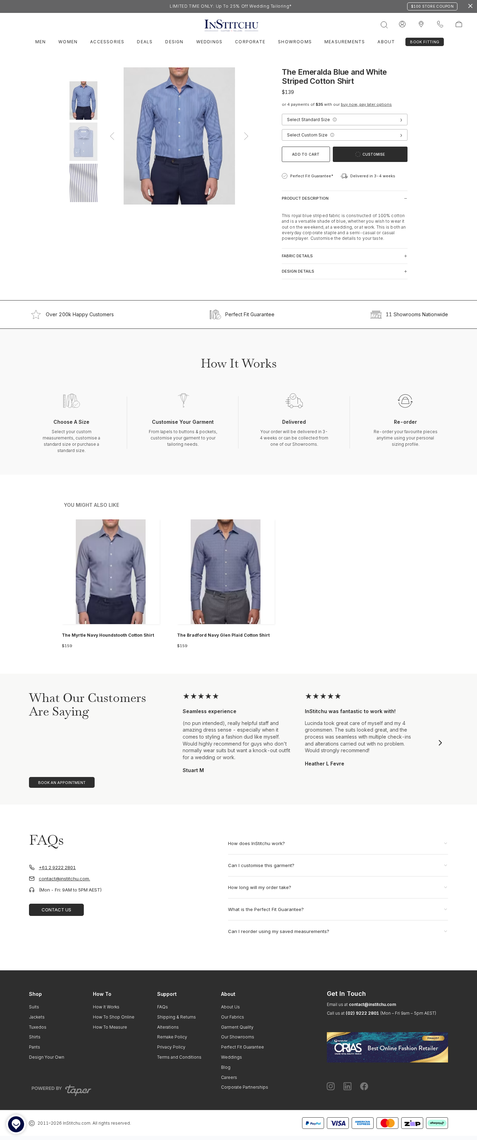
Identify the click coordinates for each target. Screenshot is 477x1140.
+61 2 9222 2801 (57, 867)
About (386, 41)
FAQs (162, 1006)
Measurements (344, 41)
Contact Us (56, 909)
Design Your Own (46, 1057)
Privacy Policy (171, 1047)
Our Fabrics (232, 1017)
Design (174, 41)
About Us (230, 1006)
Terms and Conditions (179, 1057)
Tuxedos (37, 1027)
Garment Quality (237, 1027)
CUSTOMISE (373, 154)
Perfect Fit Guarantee (249, 314)
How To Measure (110, 1027)
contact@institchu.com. (64, 878)
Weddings (209, 41)
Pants (34, 1047)
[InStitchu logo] (421, 24)
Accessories (107, 41)
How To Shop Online (113, 1017)
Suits (34, 1006)
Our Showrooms (237, 1036)
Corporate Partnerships (244, 1087)
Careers (229, 1077)
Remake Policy (172, 1036)
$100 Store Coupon (432, 6)
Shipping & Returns (176, 1017)
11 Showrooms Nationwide (417, 314)
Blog (225, 1067)
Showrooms (295, 41)
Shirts (35, 1036)
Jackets (37, 1017)
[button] (334, 119)
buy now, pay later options (366, 104)
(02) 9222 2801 (362, 1013)
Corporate (250, 41)
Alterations (168, 1027)
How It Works (106, 1006)
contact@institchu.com (372, 1004)
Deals (145, 41)
